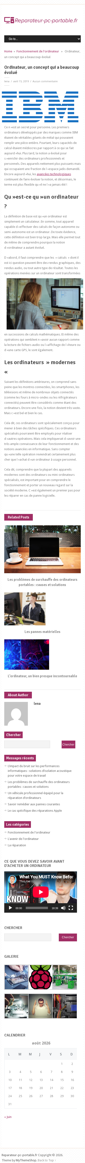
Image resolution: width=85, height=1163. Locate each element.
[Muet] (63, 908)
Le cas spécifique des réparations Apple (35, 810)
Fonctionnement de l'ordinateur (38, 51)
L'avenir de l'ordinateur (23, 839)
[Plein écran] (70, 908)
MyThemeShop (26, 1160)
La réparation (17, 845)
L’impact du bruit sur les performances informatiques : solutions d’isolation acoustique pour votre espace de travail (40, 770)
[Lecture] (10, 908)
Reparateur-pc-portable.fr (19, 1155)
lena (6, 81)
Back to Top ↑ (47, 1160)
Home (8, 51)
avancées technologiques (54, 174)
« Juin (8, 1117)
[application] (40, 892)
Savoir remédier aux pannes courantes (34, 804)
